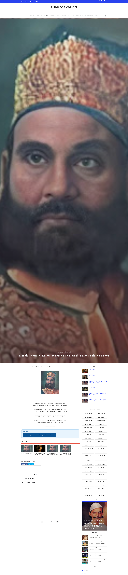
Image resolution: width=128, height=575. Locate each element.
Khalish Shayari (101, 445)
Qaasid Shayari (88, 467)
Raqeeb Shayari (88, 471)
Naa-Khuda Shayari (88, 464)
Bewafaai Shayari (101, 420)
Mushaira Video (55, 16)
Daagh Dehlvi (61, 352)
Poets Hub (39, 16)
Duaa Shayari (88, 431)
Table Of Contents (91, 16)
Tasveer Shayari (101, 485)
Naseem (59, 358)
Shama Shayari (101, 474)
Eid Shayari (88, 434)
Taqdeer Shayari (101, 481)
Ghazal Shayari (101, 438)
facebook (25, 464)
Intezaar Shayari (88, 445)
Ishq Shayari (92, 369)
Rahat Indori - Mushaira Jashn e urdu (97, 554)
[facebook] (104, 1)
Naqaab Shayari (101, 464)
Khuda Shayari (93, 387)
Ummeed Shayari (88, 488)
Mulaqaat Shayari (101, 459)
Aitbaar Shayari (88, 417)
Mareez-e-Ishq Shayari (88, 459)
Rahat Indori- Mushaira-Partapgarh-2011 (98, 560)
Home (22, 1)
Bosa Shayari (88, 424)
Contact (31, 1)
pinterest (38, 464)
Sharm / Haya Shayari (101, 478)
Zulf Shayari (92, 375)
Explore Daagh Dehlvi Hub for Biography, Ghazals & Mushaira (39, 435)
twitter (31, 464)
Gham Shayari (101, 434)
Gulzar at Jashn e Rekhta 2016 (96, 535)
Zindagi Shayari (88, 495)
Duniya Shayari (101, 431)
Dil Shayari (101, 424)
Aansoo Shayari (101, 413)
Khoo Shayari (88, 455)
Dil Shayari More (88, 427)
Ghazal (46, 16)
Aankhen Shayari (88, 413)
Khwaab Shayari (101, 452)
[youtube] (99, 1)
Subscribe (36, 1)
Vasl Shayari (101, 488)
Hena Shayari (88, 441)
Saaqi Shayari (101, 471)
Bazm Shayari (88, 420)
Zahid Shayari (101, 492)
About (26, 1)
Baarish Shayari (101, 417)
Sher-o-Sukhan (64, 7)
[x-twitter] (102, 1)
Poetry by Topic (78, 16)
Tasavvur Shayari (88, 485)
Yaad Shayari (88, 492)
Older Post (53, 521)
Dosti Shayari (101, 427)
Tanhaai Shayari (88, 481)
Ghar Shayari (88, 438)
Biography (87, 570)
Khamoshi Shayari (88, 448)
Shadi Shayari (88, 474)
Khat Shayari (101, 448)
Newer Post (46, 521)
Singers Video (66, 16)
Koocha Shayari (101, 455)
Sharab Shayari (88, 478)
